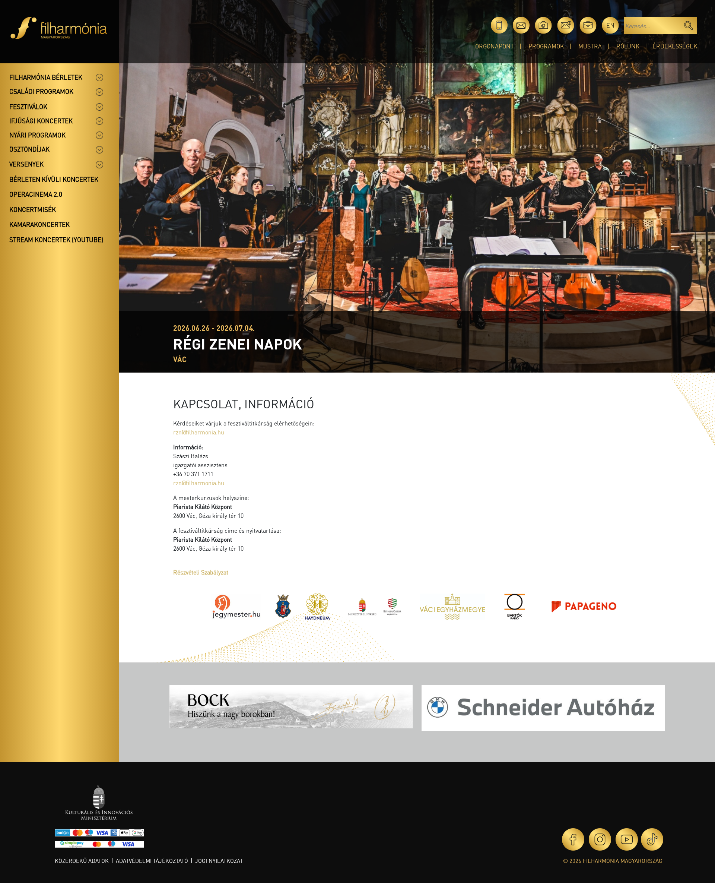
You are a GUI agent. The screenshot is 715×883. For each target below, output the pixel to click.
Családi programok (41, 91)
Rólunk (627, 46)
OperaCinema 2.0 (35, 194)
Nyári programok (37, 135)
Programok (546, 46)
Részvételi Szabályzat (200, 572)
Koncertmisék (32, 209)
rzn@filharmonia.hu (198, 432)
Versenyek (26, 164)
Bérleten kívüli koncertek (53, 179)
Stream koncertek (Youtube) (56, 239)
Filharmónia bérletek (45, 77)
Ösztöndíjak (29, 149)
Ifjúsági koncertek (41, 121)
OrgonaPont (494, 46)
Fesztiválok (28, 106)
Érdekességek (674, 46)
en (610, 25)
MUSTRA (590, 46)
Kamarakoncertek (39, 224)
